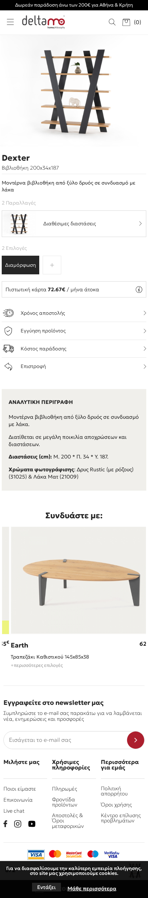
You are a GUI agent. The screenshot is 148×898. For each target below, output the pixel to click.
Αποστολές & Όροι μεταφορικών (68, 821)
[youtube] (31, 824)
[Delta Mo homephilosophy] (43, 22)
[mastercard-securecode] (74, 855)
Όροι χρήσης (116, 804)
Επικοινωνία (18, 799)
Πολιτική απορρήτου (114, 791)
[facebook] (5, 823)
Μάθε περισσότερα (91, 888)
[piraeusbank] (111, 855)
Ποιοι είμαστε (19, 788)
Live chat (13, 810)
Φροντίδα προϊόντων (64, 802)
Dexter (16, 158)
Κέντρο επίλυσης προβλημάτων (121, 818)
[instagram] (17, 824)
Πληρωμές (64, 788)
